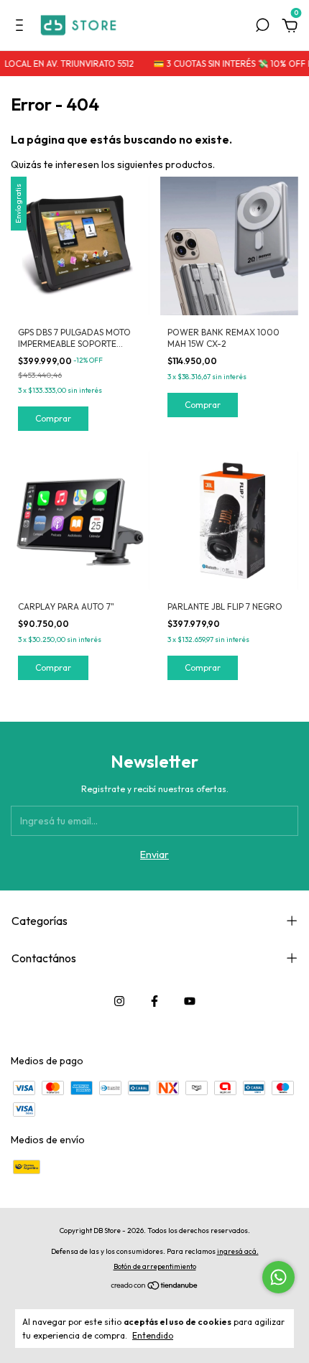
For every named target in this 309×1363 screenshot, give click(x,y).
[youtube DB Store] (189, 1001)
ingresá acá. (238, 1251)
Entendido (152, 1335)
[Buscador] (262, 27)
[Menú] (22, 27)
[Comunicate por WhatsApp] (278, 1277)
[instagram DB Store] (119, 1001)
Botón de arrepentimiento (155, 1266)
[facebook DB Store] (154, 1001)
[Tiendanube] (155, 1286)
